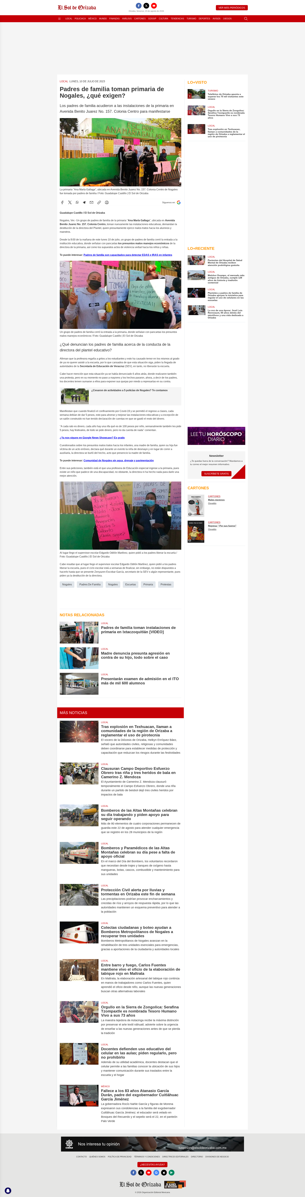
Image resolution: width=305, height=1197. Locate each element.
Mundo (103, 18)
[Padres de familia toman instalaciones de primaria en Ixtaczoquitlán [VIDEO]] (79, 632)
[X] (146, 6)
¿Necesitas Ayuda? (152, 1164)
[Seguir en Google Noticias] (178, 202)
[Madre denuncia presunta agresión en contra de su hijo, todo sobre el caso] (79, 658)
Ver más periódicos (232, 7)
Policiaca (80, 18)
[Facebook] (139, 6)
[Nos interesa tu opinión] (152, 1144)
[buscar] (246, 19)
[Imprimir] (106, 202)
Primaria (148, 584)
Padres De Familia (90, 584)
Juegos (227, 18)
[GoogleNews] (156, 1172)
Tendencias (177, 18)
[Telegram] (84, 202)
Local (68, 18)
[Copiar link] (99, 202)
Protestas (166, 584)
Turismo (191, 18)
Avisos (216, 18)
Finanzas (114, 18)
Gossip (152, 18)
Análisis (127, 18)
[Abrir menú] (59, 18)
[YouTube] (154, 6)
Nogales (67, 584)
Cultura (163, 18)
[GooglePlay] (171, 1172)
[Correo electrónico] (91, 202)
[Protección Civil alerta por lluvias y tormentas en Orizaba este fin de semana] (79, 901)
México (92, 18)
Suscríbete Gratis (216, 473)
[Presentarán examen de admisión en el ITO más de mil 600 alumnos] (79, 684)
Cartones (140, 18)
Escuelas (130, 584)
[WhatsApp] (77, 202)
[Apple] (164, 1172)
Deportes (204, 18)
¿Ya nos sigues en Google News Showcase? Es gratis (92, 437)
